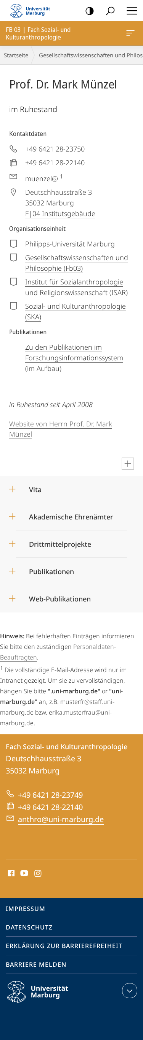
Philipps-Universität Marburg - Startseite (32, 11)
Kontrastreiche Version (89, 10)
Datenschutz (29, 927)
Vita (35, 487)
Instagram (38, 873)
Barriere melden (36, 964)
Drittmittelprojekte (60, 542)
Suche (110, 10)
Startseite (16, 55)
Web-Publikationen (60, 596)
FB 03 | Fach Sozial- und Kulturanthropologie (132, 33)
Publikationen (51, 569)
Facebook (10, 873)
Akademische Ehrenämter (71, 514)
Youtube (23, 873)
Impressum (25, 908)
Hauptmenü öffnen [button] (132, 10)
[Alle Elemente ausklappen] (128, 464)
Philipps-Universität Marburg (51, 1004)
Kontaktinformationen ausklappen (129, 990)
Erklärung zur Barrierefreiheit (64, 946)
